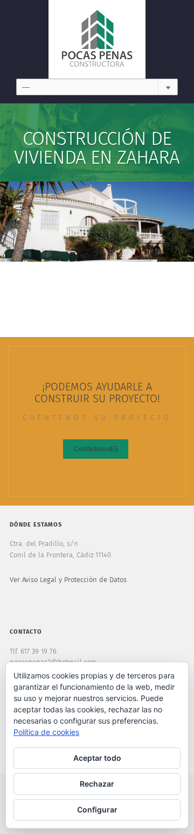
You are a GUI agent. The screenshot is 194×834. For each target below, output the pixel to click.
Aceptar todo (97, 757)
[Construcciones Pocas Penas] (97, 39)
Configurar (97, 809)
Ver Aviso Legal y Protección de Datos (68, 580)
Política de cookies (46, 732)
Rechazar (97, 783)
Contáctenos (92, 449)
